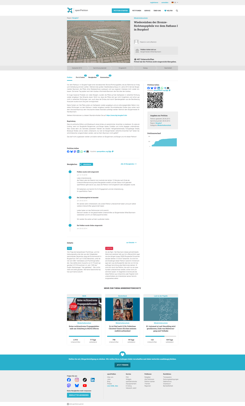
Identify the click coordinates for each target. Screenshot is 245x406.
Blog (108, 381)
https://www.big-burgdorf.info (116, 115)
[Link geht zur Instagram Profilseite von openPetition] (77, 380)
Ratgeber (148, 377)
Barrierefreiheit (168, 386)
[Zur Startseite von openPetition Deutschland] (77, 10)
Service (147, 11)
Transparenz (167, 377)
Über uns (110, 377)
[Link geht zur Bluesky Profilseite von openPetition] (77, 385)
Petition (69, 77)
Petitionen (136, 11)
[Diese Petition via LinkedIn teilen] (78, 151)
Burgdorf (75, 18)
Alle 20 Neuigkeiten (128, 164)
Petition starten (121, 11)
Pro (69, 248)
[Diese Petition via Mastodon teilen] (75, 151)
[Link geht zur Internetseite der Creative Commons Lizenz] (68, 404)
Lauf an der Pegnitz (161, 296)
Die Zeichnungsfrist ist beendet (87, 198)
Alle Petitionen (149, 379)
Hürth (84, 296)
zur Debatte (130, 242)
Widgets (128, 379)
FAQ (127, 377)
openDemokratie (131, 381)
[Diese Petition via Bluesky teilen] (71, 151)
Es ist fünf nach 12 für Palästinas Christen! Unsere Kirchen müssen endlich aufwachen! (122, 328)
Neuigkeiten (92, 76)
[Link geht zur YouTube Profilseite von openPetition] (85, 385)
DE (175, 2)
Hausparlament (131, 384)
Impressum (167, 384)
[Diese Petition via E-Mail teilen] (87, 151)
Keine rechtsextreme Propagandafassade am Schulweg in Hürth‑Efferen (84, 327)
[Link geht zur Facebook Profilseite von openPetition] (69, 380)
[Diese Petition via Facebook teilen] (68, 151)
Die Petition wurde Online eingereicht (89, 225)
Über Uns (157, 11)
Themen (147, 384)
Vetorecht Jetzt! (131, 388)
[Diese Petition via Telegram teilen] (84, 151)
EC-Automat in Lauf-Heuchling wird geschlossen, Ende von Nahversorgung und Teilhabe (160, 328)
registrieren (154, 2)
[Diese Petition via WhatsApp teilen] (81, 151)
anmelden (164, 2)
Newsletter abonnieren (79, 395)
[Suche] (177, 11)
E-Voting (129, 386)
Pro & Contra (80, 76)
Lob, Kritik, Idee (112, 386)
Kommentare (104, 76)
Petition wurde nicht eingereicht (88, 172)
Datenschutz (167, 381)
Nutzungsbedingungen (170, 379)
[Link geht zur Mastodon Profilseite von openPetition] (69, 385)
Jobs (109, 379)
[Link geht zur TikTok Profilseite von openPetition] (85, 380)
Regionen (148, 386)
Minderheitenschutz (141, 18)
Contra (109, 248)
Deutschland (122, 296)
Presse (109, 384)
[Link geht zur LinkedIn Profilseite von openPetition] (93, 380)
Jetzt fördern (122, 365)
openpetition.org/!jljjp (104, 151)
